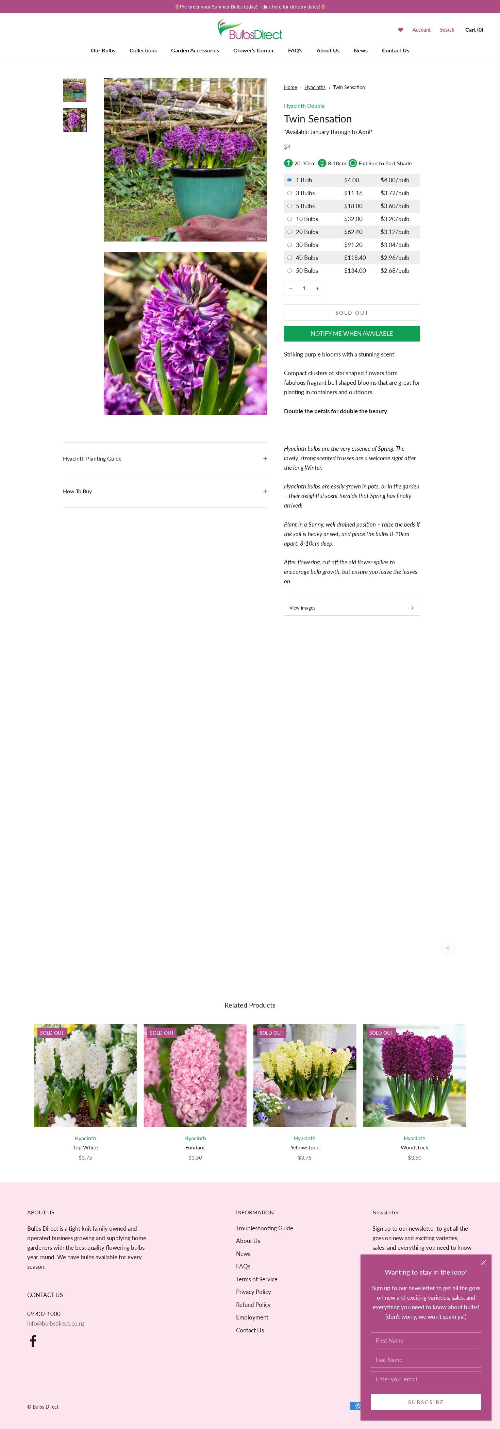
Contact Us (395, 50)
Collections (143, 50)
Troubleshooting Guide (264, 1228)
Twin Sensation (349, 87)
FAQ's (295, 50)
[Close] (483, 1263)
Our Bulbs (103, 50)
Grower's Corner (253, 50)
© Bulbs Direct (43, 1407)
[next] (478, 1085)
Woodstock (414, 1147)
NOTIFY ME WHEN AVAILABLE (352, 333)
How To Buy (77, 491)
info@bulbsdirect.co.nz (56, 1323)
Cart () (474, 29)
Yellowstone (304, 1147)
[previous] (21, 1085)
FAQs (243, 1266)
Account (422, 30)
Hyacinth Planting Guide (92, 458)
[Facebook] (33, 1341)
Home (290, 87)
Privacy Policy (253, 1291)
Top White (85, 1147)
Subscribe (426, 1402)
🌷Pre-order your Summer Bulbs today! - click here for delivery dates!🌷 (250, 7)
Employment (252, 1317)
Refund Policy (253, 1304)
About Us (328, 50)
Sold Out (352, 313)
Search (447, 30)
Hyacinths (315, 87)
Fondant (195, 1147)
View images (302, 608)
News (361, 50)
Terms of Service (257, 1279)
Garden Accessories (195, 50)
